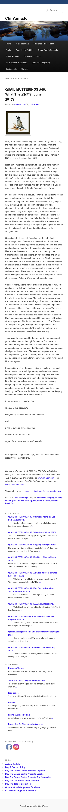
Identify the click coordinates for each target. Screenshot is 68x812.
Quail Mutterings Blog (41, 62)
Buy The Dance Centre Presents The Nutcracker (28, 777)
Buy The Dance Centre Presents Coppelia (25, 770)
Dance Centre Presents (48, 50)
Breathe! (12, 702)
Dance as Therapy (16, 667)
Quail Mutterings (21, 497)
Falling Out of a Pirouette (19, 714)
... (32, 526)
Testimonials (11, 68)
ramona (20, 500)
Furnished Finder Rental (44, 43)
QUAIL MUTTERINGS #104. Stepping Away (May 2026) (32, 544)
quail (14, 500)
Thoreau (46, 500)
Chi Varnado (16, 18)
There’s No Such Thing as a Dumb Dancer (27, 680)
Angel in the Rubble (24, 50)
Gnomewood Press (32, 56)
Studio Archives (12, 56)
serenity (28, 500)
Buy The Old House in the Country (22, 780)
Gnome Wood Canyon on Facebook (22, 787)
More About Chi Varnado (16, 62)
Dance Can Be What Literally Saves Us (25, 724)
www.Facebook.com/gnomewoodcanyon (43, 490)
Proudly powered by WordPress (34, 806)
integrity (50, 497)
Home (8, 43)
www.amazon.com (46, 477)
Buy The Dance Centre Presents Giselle (24, 773)
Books (8, 50)
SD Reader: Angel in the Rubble (20, 790)
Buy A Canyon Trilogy (16, 767)
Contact (24, 68)
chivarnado (35, 104)
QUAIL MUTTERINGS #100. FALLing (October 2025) (31, 603)
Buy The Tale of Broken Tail (18, 783)
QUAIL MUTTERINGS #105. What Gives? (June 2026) (32, 532)
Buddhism (41, 497)
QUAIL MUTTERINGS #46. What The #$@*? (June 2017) (25, 94)
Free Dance (13, 692)
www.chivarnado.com (15, 484)
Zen (12, 503)
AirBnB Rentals (22, 43)
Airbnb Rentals (12, 763)
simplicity (37, 500)
